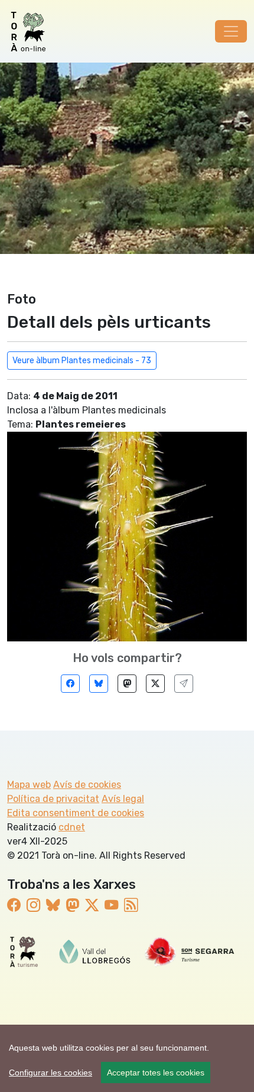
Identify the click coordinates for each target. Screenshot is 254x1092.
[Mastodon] (127, 683)
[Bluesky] (98, 683)
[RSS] (131, 905)
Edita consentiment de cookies (75, 813)
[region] (127, 1058)
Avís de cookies (87, 784)
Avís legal (123, 798)
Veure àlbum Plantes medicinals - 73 (81, 361)
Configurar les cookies (50, 1072)
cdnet (71, 827)
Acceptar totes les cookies (155, 1072)
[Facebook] (70, 683)
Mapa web (29, 784)
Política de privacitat (53, 798)
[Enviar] (183, 683)
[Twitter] (155, 683)
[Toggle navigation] (231, 31)
